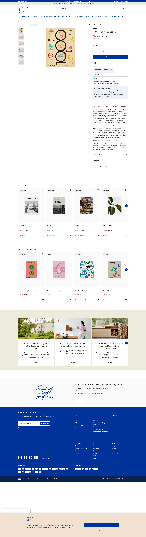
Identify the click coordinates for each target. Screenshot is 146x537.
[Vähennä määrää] (94, 51)
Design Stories (74, 13)
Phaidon (95, 28)
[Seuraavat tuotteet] (126, 205)
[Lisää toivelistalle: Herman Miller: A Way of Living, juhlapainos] (126, 254)
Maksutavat (78, 418)
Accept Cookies (101, 525)
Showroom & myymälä (81, 448)
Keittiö (95, 453)
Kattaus (95, 455)
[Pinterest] (30, 457)
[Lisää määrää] (100, 51)
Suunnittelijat (100, 13)
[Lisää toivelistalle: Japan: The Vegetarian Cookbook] (43, 254)
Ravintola (77, 451)
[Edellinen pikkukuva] (21, 26)
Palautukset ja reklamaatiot (82, 423)
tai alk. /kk (97, 45)
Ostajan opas (96, 434)
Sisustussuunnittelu (84, 13)
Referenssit (115, 423)
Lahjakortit (114, 448)
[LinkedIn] (36, 457)
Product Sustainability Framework (99, 423)
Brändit (93, 13)
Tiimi (113, 420)
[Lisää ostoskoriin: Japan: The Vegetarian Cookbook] (43, 300)
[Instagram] (20, 457)
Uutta (52, 13)
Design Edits (115, 446)
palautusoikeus (111, 81)
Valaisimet (35, 16)
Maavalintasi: (21, 428)
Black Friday (115, 453)
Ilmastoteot (96, 426)
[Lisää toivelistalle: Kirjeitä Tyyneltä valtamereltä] (70, 190)
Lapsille (121, 16)
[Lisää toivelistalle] (89, 25)
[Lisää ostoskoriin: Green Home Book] (126, 236)
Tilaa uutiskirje (45, 423)
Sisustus (57, 16)
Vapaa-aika (112, 16)
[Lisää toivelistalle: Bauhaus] (43, 190)
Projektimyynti (115, 415)
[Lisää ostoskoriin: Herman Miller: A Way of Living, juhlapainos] (126, 300)
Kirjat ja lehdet (38, 21)
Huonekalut (26, 16)
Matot (71, 16)
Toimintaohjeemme (98, 429)
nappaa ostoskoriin (100, 94)
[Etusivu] (18, 21)
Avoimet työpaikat (98, 418)
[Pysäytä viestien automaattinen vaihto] (89, 1)
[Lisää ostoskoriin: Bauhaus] (43, 236)
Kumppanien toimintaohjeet (100, 431)
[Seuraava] (126, 343)
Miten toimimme (116, 418)
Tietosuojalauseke (67, 478)
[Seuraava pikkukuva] (21, 67)
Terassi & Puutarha (101, 16)
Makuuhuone (79, 16)
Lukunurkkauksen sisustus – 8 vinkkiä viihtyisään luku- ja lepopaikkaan (110, 346)
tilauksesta (115, 83)
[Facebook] (25, 457)
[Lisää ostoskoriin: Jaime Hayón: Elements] (98, 300)
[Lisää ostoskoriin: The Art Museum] (98, 236)
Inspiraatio (65, 13)
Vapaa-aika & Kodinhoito (27, 21)
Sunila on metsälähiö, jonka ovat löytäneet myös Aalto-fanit (36, 346)
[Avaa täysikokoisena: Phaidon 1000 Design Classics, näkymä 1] (60, 47)
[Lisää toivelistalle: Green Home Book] (126, 190)
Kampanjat (58, 13)
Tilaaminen (78, 415)
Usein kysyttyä (79, 425)
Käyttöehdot (57, 478)
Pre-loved (77, 453)
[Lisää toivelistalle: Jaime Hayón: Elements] (98, 254)
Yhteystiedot (78, 428)
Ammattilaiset (78, 443)
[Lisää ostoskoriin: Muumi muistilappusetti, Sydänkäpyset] (70, 300)
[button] (119, 9)
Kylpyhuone (89, 16)
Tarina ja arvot (97, 415)
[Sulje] (28, 511)
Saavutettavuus (87, 478)
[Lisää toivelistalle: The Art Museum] (98, 190)
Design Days (46, 13)
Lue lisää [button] (96, 74)
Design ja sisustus (47, 21)
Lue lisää (77, 396)
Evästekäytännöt (77, 478)
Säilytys (64, 16)
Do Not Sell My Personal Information (43, 478)
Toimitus (77, 420)
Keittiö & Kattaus (46, 16)
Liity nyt (111, 71)
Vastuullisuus (96, 420)
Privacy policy (31, 529)
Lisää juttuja (125, 315)
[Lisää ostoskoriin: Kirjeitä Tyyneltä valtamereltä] (70, 236)
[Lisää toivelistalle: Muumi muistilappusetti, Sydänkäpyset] (70, 254)
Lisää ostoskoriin (110, 57)
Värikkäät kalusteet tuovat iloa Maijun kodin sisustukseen (73, 344)
